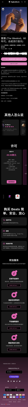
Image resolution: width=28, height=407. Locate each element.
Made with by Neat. (5, 404)
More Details (13, 285)
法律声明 (19, 401)
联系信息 (14, 401)
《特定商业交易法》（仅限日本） (9, 363)
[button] (2, 1)
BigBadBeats (7, 399)
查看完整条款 (11, 181)
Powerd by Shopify (13, 399)
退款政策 (19, 399)
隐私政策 (24, 399)
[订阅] (20, 372)
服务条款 (10, 401)
